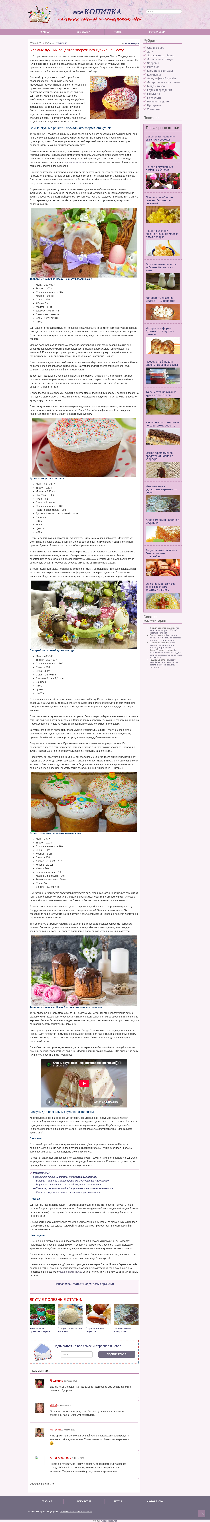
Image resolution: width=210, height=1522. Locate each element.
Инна (53, 1405)
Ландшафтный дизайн (161, 78)
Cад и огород (155, 47)
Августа (55, 1429)
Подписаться (117, 1354)
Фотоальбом (157, 32)
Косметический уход (160, 70)
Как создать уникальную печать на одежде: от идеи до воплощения (165, 637)
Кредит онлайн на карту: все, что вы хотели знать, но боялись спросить (164, 663)
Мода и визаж (156, 86)
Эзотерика (153, 109)
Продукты (153, 93)
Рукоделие (154, 105)
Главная (45, 32)
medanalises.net (109, 1521)
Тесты (118, 32)
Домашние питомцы (160, 59)
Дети (150, 51)
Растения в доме (158, 101)
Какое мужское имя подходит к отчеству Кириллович (163, 645)
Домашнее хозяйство (160, 55)
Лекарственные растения (163, 82)
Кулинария (154, 74)
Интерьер (153, 67)
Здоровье (153, 63)
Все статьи (83, 32)
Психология (154, 97)
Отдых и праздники (159, 90)
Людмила (56, 1380)
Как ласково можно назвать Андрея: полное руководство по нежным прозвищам (166, 654)
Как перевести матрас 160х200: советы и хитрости (164, 630)
